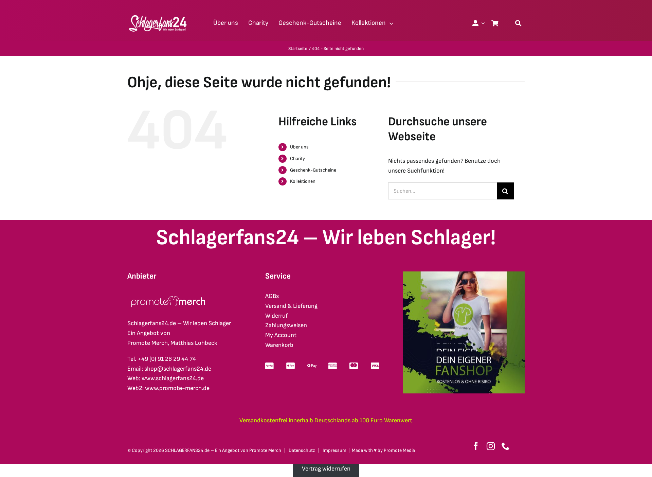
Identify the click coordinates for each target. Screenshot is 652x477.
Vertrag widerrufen (326, 468)
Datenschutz (302, 450)
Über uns (299, 147)
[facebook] (476, 446)
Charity (297, 158)
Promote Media (399, 450)
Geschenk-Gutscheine (313, 170)
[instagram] (491, 446)
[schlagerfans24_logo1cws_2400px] (158, 14)
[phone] (506, 446)
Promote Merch (265, 450)
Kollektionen (302, 181)
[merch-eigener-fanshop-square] (464, 274)
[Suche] (518, 23)
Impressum (334, 450)
